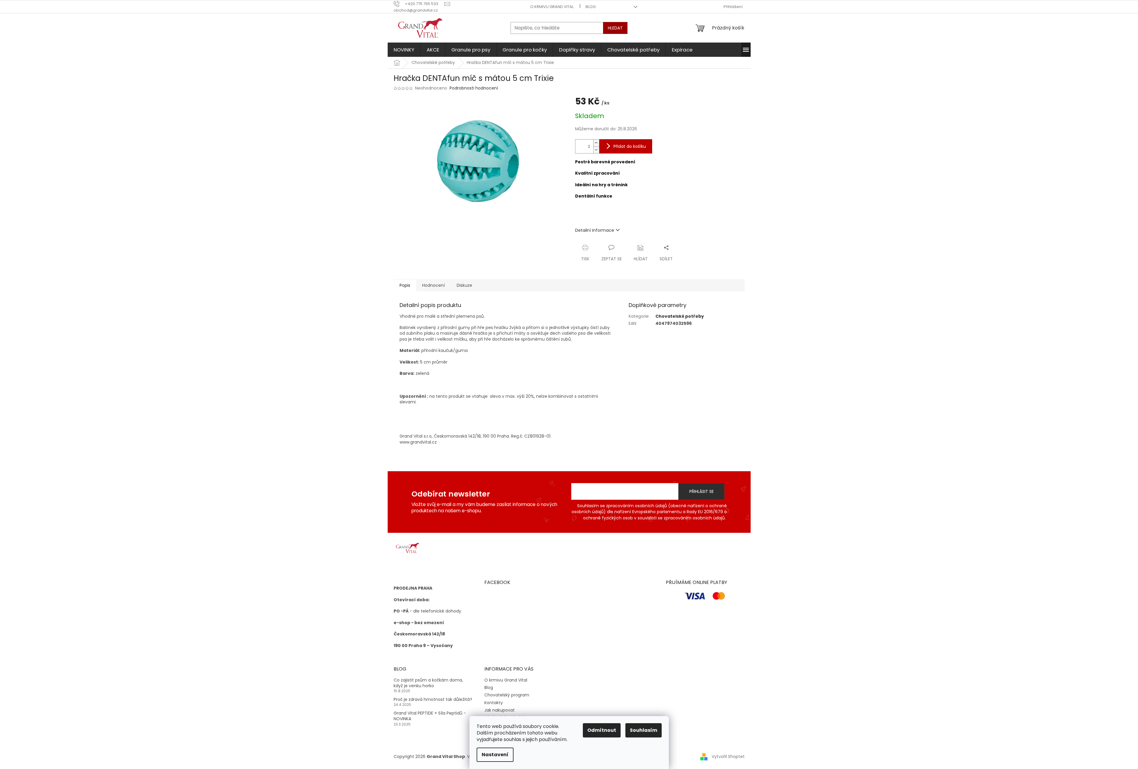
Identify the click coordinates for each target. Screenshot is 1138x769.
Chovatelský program (506, 695)
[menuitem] (404, 50)
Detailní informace (594, 230)
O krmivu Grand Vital (552, 7)
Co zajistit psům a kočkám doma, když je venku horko (428, 683)
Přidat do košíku (629, 146)
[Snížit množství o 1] (596, 149)
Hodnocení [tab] (433, 285)
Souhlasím (643, 730)
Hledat (615, 28)
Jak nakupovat (499, 710)
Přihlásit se (701, 491)
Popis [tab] (405, 285)
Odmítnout (601, 730)
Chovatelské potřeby (679, 316)
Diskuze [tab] (464, 285)
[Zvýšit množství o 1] (596, 143)
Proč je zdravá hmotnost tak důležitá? (433, 699)
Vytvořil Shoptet (728, 756)
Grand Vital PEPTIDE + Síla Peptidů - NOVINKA (430, 716)
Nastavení (495, 754)
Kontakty (493, 703)
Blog (591, 7)
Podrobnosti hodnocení (474, 88)
